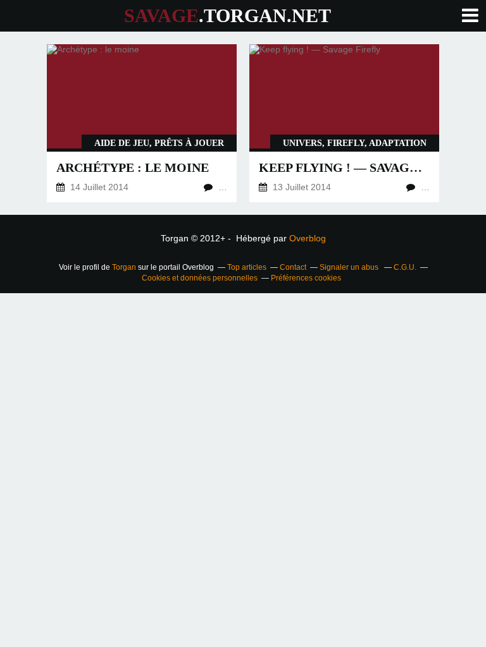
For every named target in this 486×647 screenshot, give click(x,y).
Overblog (307, 238)
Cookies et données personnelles (200, 278)
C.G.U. (405, 267)
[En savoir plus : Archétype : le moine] (142, 123)
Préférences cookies (306, 278)
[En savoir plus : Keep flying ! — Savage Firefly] (344, 123)
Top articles (246, 267)
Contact (293, 267)
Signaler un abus (350, 267)
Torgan (124, 267)
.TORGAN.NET (227, 15)
